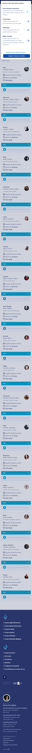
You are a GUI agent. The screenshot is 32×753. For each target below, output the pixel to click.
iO (8, 749)
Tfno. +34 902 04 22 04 (10, 731)
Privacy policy (6, 738)
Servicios (8, 656)
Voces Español (9, 632)
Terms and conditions (8, 740)
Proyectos (8, 659)
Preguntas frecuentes (12, 666)
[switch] (27, 12)
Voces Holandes (10, 636)
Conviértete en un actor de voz (15, 669)
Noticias (7, 662)
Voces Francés (9, 629)
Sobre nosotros (10, 653)
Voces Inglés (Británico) (12, 623)
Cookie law (5, 742)
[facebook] (5, 677)
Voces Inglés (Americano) (13, 626)
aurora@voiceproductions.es (12, 729)
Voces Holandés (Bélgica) (13, 639)
